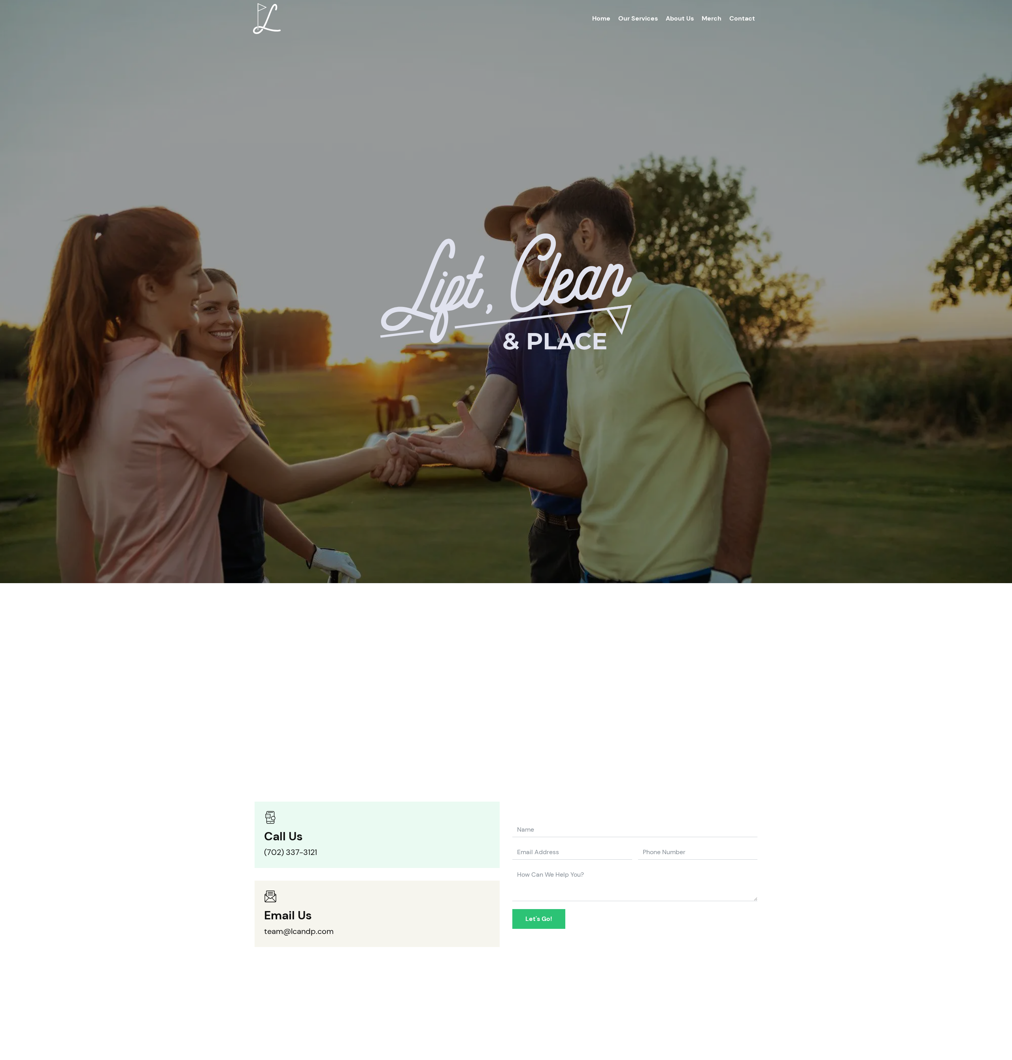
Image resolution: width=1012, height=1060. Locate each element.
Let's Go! (538, 919)
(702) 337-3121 (290, 852)
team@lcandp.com (299, 931)
